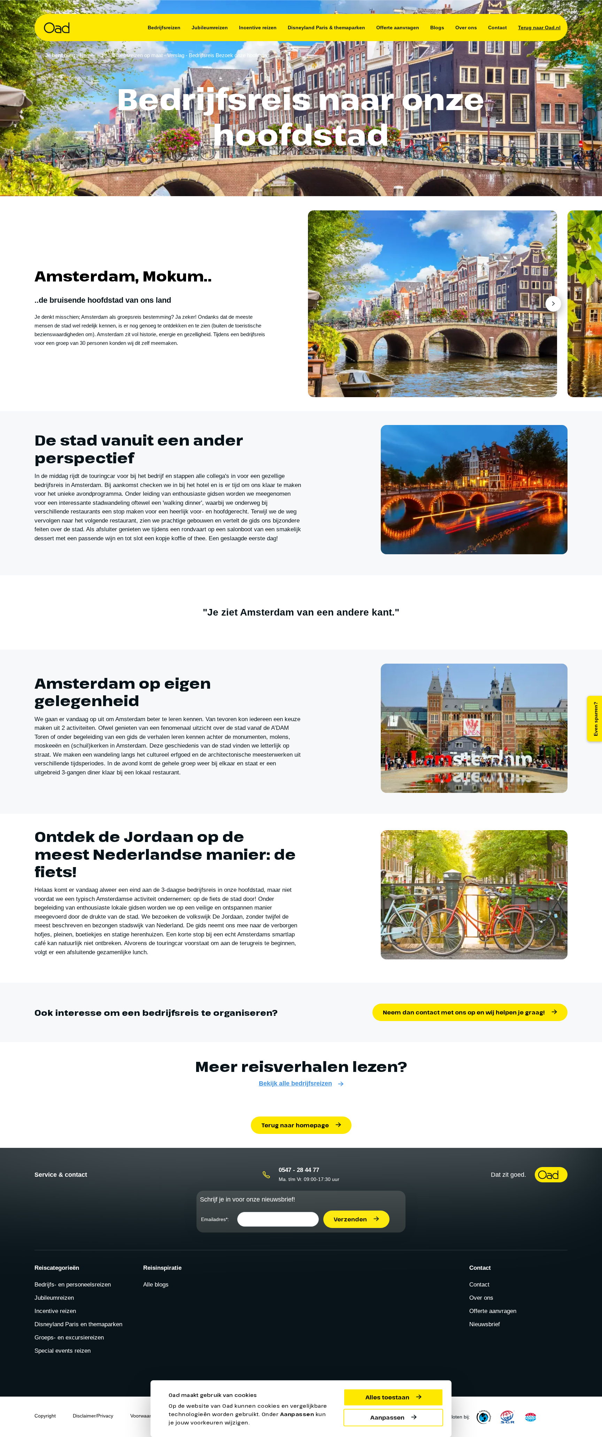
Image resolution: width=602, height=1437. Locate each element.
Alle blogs (156, 1284)
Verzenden (350, 1219)
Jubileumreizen (210, 27)
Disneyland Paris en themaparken (78, 1324)
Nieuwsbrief (484, 1324)
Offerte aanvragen (397, 27)
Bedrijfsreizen (164, 27)
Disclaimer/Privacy (93, 1416)
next (553, 303)
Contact (497, 27)
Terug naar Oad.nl (539, 27)
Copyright (45, 1416)
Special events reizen (62, 1350)
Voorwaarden (145, 1416)
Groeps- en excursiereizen (69, 1337)
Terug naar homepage (295, 1125)
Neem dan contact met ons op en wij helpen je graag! (464, 1012)
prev (321, 303)
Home (87, 55)
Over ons (466, 27)
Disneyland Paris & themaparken (326, 27)
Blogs (437, 27)
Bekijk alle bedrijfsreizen (295, 1083)
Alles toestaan (387, 1397)
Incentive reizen (258, 27)
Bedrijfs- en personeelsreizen (72, 1284)
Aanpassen (387, 1417)
